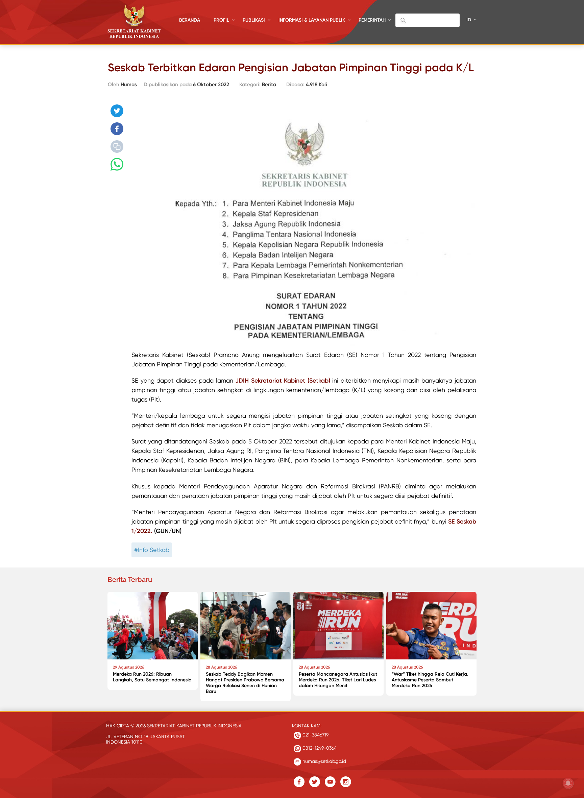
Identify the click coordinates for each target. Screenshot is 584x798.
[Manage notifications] (568, 783)
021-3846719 (314, 734)
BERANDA (189, 20)
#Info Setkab (151, 549)
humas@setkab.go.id (323, 761)
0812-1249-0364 (319, 748)
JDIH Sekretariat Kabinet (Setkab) (282, 380)
